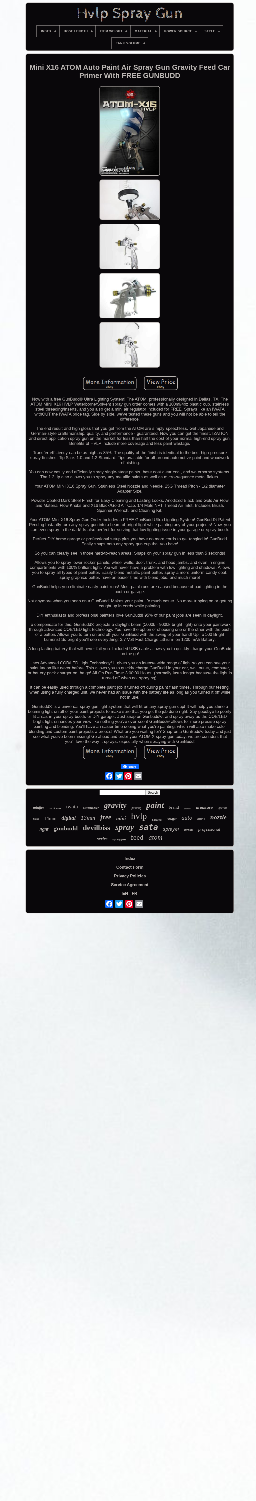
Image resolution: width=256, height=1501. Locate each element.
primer (187, 808)
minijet (38, 808)
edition (55, 808)
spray (124, 827)
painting (136, 808)
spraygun (119, 839)
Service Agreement (129, 884)
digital (69, 818)
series (102, 838)
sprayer (171, 829)
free (105, 817)
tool (36, 819)
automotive (91, 808)
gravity (115, 805)
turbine (188, 830)
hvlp (139, 816)
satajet (171, 819)
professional (209, 829)
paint (155, 805)
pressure (204, 807)
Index (129, 858)
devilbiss (96, 827)
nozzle (218, 817)
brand (174, 807)
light (44, 829)
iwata (72, 806)
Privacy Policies (130, 876)
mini (121, 818)
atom (155, 837)
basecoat (157, 819)
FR (134, 893)
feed (137, 837)
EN (125, 893)
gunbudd (66, 828)
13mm (88, 818)
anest (201, 819)
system (222, 808)
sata (148, 827)
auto (187, 817)
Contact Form (130, 867)
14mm (50, 818)
